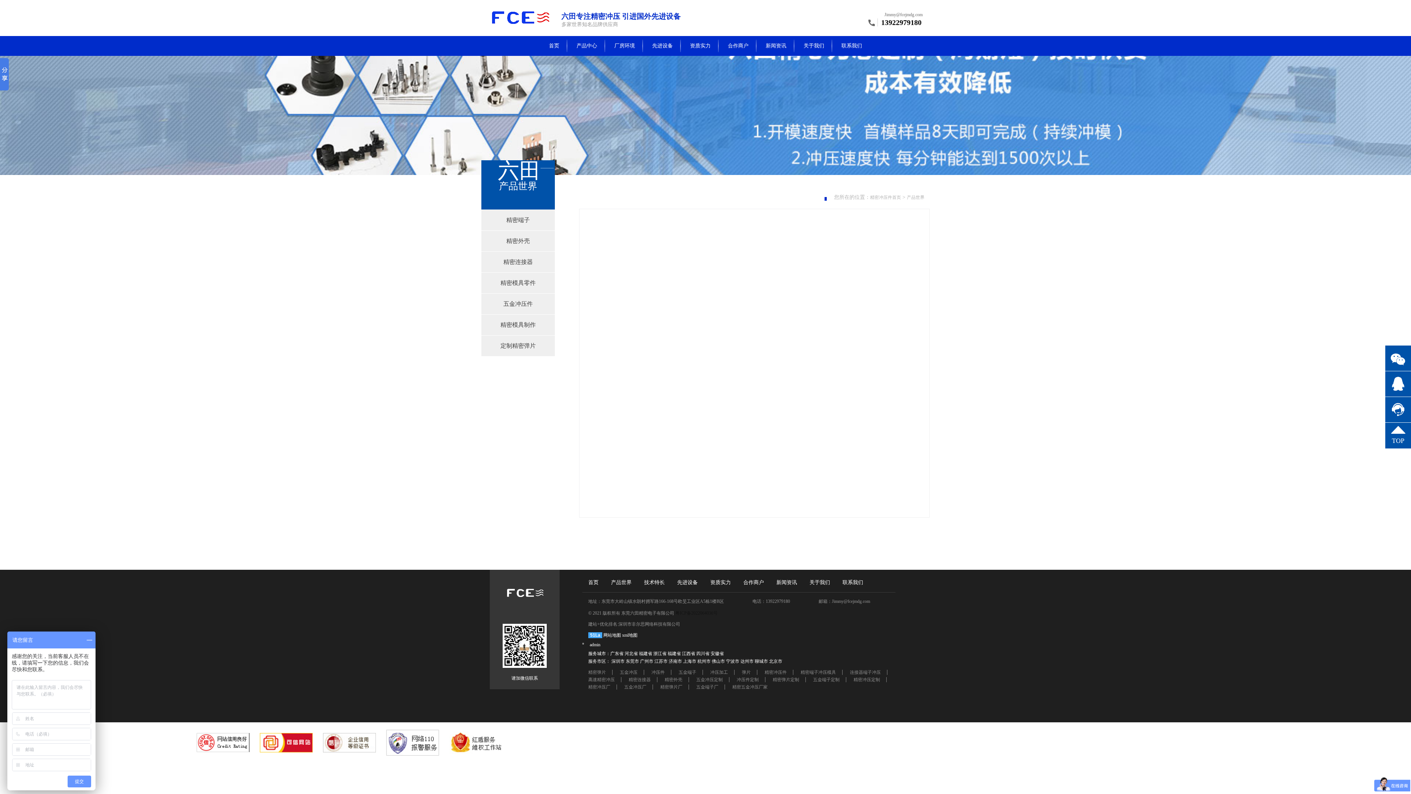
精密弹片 (597, 672)
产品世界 (915, 197)
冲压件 (658, 672)
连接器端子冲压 (865, 672)
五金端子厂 (707, 687)
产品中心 (587, 46)
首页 (554, 46)
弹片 (746, 672)
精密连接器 (640, 679)
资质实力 (700, 46)
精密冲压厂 (599, 687)
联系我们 (851, 46)
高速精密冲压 (601, 679)
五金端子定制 (826, 679)
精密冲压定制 (867, 679)
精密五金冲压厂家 (750, 687)
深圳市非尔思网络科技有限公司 (649, 624)
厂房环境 (624, 46)
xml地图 (630, 635)
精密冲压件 (776, 672)
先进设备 (662, 46)
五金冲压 (629, 672)
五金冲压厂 (635, 687)
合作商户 (738, 46)
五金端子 (687, 672)
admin (595, 644)
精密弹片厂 (671, 687)
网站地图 (612, 635)
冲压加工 (719, 672)
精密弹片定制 (786, 679)
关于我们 (814, 46)
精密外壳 (673, 679)
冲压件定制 (748, 679)
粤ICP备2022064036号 (696, 613)
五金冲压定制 (709, 679)
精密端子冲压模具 (818, 672)
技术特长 (654, 582)
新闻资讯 (776, 46)
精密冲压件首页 (885, 197)
